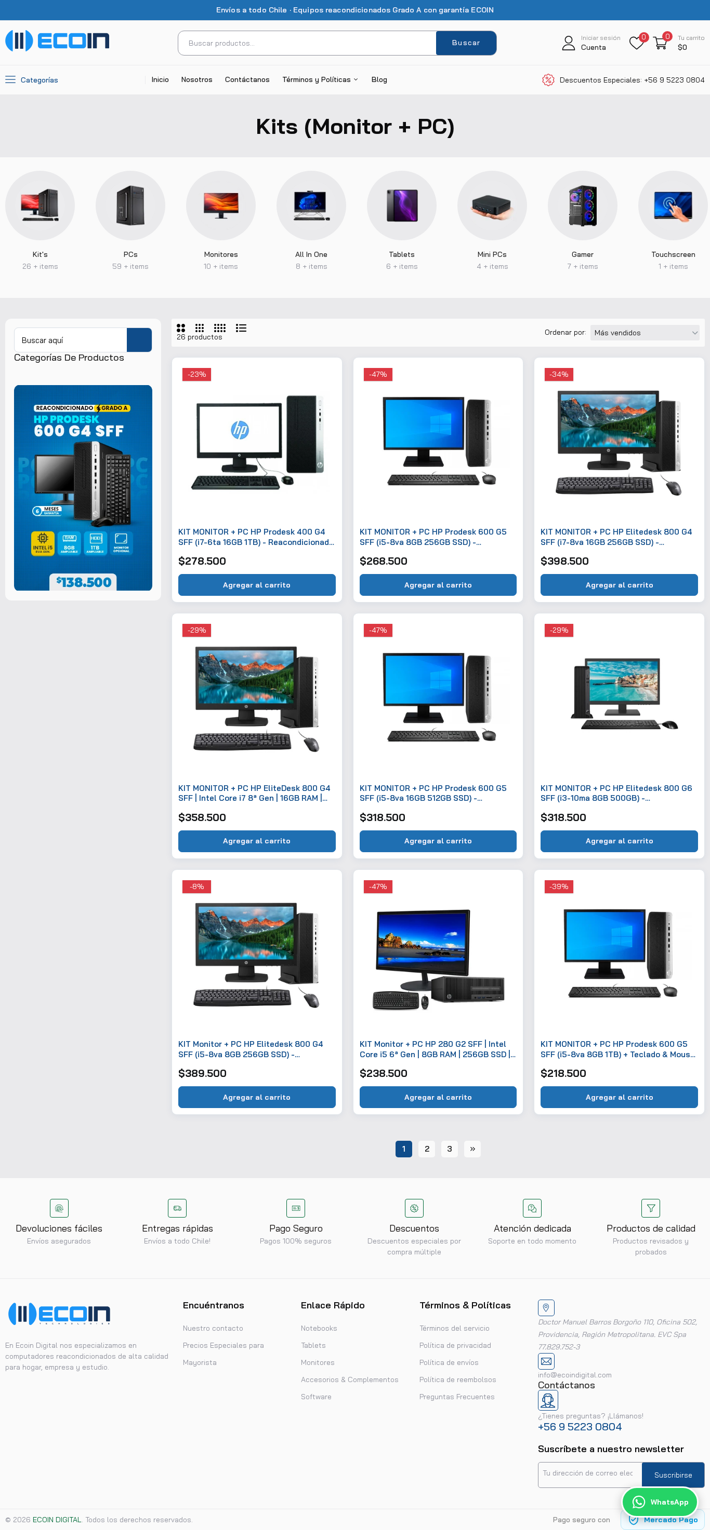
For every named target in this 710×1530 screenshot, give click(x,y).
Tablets (402, 254)
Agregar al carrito (257, 585)
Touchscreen (673, 254)
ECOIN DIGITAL (57, 1519)
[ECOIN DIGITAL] (57, 48)
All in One (311, 254)
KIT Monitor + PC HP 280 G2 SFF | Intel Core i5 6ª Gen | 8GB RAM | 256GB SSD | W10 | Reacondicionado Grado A (435, 1049)
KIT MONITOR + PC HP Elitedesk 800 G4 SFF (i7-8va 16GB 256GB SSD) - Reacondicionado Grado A (616, 537)
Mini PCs (492, 254)
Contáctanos (247, 79)
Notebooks (319, 1328)
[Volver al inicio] (689, 1455)
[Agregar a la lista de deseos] (322, 377)
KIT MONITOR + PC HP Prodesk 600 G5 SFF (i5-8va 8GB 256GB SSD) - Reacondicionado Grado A (433, 537)
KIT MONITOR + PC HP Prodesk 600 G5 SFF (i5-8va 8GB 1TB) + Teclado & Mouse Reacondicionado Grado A (618, 1049)
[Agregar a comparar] (322, 421)
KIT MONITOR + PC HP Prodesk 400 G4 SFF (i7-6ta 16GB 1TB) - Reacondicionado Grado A (256, 537)
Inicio (160, 79)
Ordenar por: (565, 332)
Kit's (40, 254)
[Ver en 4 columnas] (220, 328)
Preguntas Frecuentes (457, 1396)
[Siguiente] (472, 1149)
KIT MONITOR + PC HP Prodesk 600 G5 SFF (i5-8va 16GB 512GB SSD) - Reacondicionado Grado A (433, 793)
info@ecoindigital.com (575, 1374)
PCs (131, 254)
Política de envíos (449, 1362)
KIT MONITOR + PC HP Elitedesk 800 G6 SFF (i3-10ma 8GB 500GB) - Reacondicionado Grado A (616, 793)
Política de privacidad (455, 1345)
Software (316, 1396)
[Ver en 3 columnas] (199, 328)
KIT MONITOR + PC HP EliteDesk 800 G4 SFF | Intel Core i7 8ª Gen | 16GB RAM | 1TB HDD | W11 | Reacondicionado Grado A (255, 793)
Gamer (583, 254)
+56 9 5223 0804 (580, 1426)
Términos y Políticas (317, 79)
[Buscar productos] (139, 340)
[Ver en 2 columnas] (181, 328)
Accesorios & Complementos (350, 1379)
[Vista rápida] (322, 399)
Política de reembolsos (457, 1379)
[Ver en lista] (241, 328)
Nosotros (197, 79)
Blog (379, 79)
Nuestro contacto (213, 1328)
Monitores (221, 254)
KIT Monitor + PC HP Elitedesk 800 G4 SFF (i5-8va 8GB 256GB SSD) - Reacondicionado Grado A (250, 1049)
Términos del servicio (454, 1328)
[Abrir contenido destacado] (40, 205)
